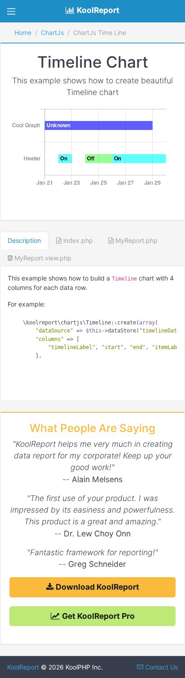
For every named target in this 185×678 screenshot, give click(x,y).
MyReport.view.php (42, 258)
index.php (77, 240)
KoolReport (23, 667)
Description (24, 240)
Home (22, 32)
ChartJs (52, 32)
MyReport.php (136, 240)
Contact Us (160, 667)
